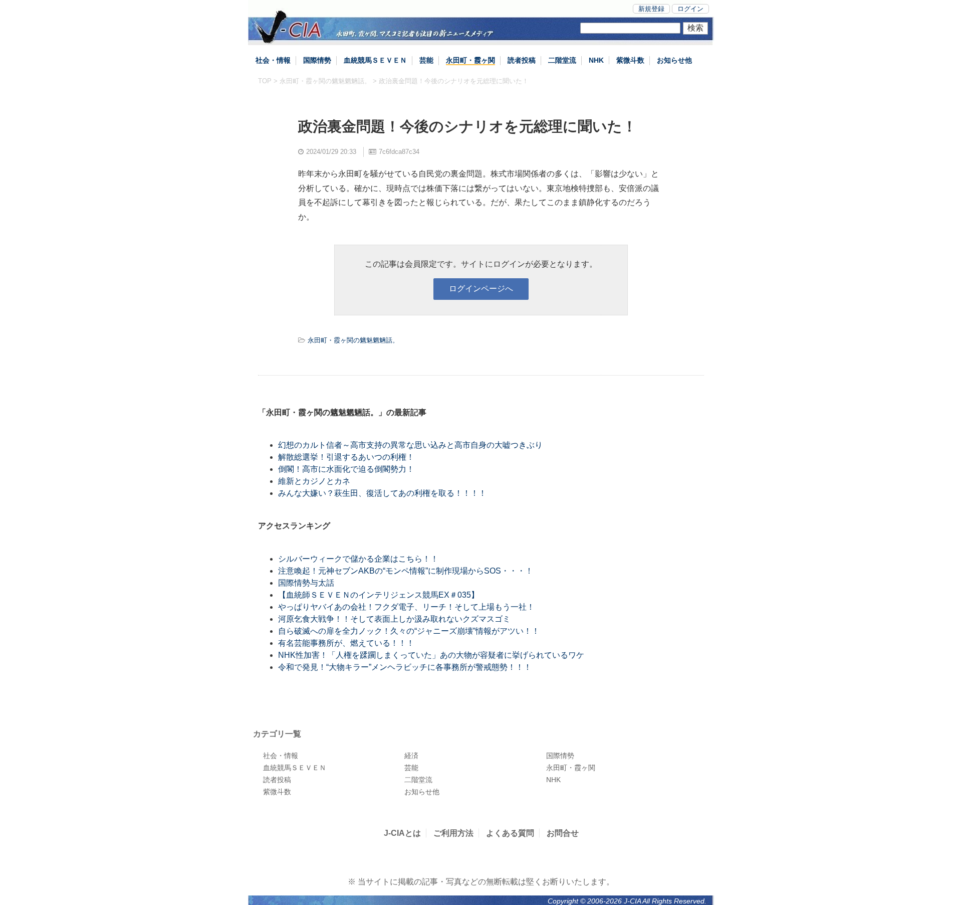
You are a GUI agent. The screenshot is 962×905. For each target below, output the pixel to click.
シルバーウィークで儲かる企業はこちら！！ (358, 559)
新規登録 (651, 9)
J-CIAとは (402, 833)
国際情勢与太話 (306, 583)
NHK (596, 60)
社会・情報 (273, 60)
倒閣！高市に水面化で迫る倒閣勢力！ (346, 469)
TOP (265, 81)
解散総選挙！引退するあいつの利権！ (346, 457)
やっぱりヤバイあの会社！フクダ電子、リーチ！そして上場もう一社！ (406, 607)
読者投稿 (522, 60)
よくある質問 (510, 833)
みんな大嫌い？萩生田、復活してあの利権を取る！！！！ (382, 493)
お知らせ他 (674, 60)
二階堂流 (562, 60)
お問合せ (563, 833)
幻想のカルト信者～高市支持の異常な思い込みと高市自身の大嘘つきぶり (410, 445)
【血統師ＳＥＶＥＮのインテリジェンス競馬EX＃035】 (378, 595)
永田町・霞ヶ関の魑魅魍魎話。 (325, 81)
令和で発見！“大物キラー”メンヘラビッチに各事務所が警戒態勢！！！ (405, 667)
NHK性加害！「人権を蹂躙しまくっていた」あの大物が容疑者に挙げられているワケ (431, 655)
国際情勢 (317, 60)
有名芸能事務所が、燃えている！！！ (346, 643)
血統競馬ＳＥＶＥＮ (375, 60)
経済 (411, 756)
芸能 (426, 60)
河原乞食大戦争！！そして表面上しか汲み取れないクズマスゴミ (394, 619)
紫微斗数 (630, 60)
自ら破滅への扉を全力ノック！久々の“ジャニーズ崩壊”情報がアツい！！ (409, 631)
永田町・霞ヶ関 (470, 60)
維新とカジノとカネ (314, 481)
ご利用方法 (453, 833)
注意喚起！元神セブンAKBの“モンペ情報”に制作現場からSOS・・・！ (405, 571)
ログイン (690, 9)
